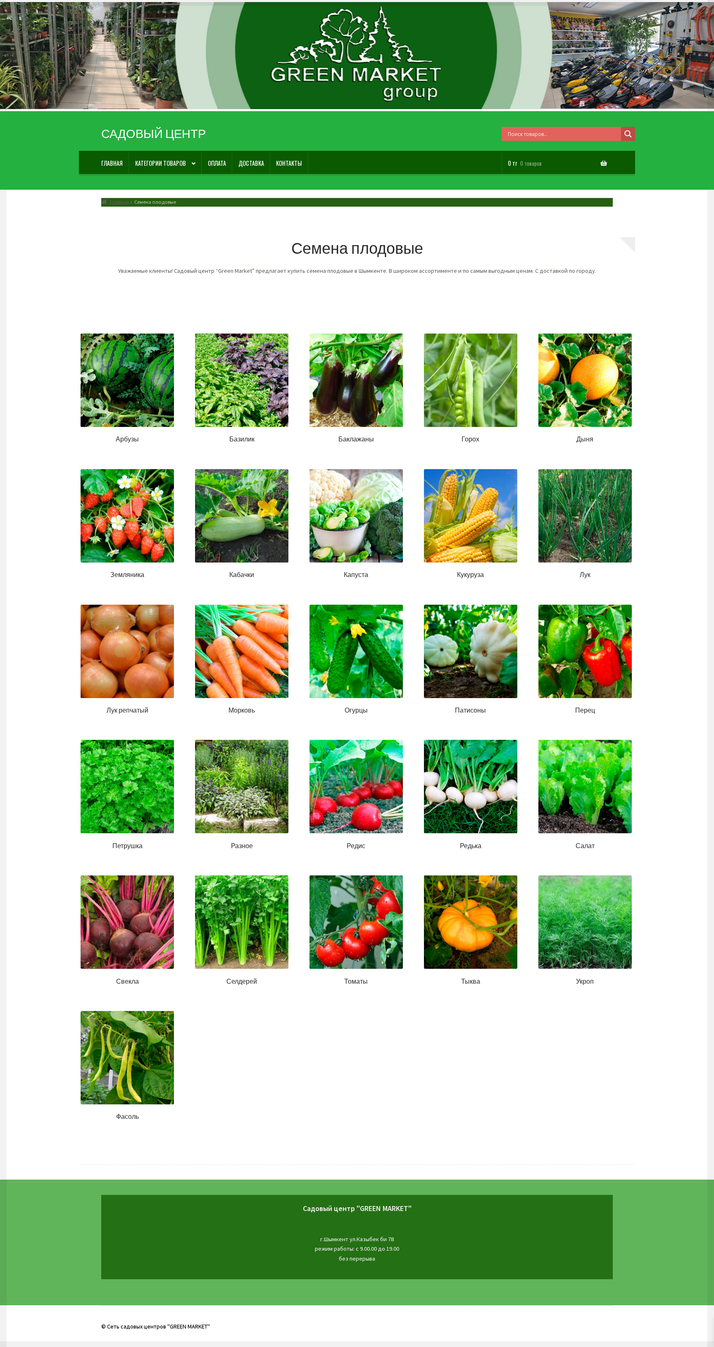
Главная (112, 163)
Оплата (217, 163)
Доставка (251, 163)
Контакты (289, 163)
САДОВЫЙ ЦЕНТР (153, 133)
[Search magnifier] (628, 134)
